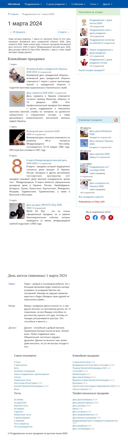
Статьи (17, 362)
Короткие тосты (21, 406)
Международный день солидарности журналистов (95, 421)
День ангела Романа (82, 377)
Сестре (17, 377)
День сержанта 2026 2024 (40, 92)
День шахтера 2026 (100, 153)
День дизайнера (80, 426)
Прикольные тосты (22, 380)
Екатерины (77, 383)
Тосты (93, 3)
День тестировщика (81, 429)
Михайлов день (79, 374)
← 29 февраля (17, 31)
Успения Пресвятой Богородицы (28, 386)
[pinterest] (110, 217)
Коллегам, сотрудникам (24, 371)
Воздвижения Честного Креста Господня (91, 365)
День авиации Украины (83, 403)
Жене (16, 389)
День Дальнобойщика (82, 400)
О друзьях (18, 412)
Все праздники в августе (91, 196)
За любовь (18, 400)
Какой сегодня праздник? (92, 70)
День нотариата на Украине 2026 (99, 184)
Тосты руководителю (23, 427)
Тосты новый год (21, 424)
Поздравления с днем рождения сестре (101, 61)
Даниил (12, 327)
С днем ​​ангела (20, 365)
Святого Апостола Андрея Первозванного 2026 (94, 386)
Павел (12, 283)
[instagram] (103, 217)
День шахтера (79, 406)
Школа (75, 409)
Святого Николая (80, 389)
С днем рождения (55, 3)
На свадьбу (19, 409)
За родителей (20, 403)
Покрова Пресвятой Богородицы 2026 (89, 368)
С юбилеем (77, 3)
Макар (12, 305)
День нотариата (80, 412)
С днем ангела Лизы (82, 362)
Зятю (16, 368)
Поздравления (32, 3)
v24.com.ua (14, 3)
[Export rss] (116, 120)
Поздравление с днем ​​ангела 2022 (101, 21)
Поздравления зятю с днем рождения (101, 31)
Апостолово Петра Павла (25, 383)
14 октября (77, 371)
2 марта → (63, 31)
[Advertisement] (39, 250)
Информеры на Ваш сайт (92, 201)
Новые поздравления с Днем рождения (101, 51)
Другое (107, 3)
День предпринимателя (83, 415)
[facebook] (95, 217)
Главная (14, 14)
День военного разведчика (84, 418)
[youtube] (87, 217)
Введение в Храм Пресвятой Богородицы (91, 380)
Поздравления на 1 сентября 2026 (99, 168)
